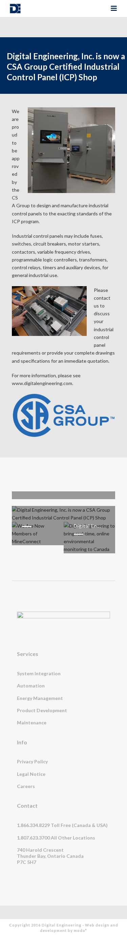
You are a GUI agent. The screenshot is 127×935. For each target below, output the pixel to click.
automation (31, 685)
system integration (39, 673)
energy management (40, 698)
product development (42, 710)
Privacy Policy (32, 761)
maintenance (31, 722)
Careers (26, 786)
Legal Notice (31, 774)
